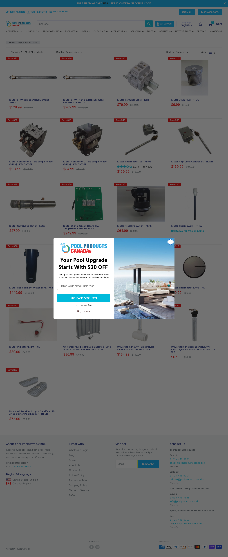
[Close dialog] (170, 242)
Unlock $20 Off (84, 297)
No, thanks (83, 311)
